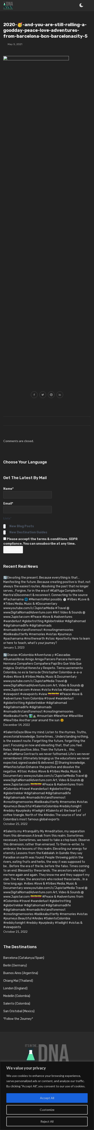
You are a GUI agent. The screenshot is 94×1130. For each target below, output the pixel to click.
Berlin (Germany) (15, 965)
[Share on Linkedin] (59, 395)
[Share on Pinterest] (51, 395)
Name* (8, 489)
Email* (8, 503)
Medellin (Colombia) (16, 996)
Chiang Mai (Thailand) (18, 981)
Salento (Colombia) (16, 1003)
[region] (47, 1095)
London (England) (15, 988)
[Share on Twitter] (42, 395)
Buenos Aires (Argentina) (20, 973)
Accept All (47, 1098)
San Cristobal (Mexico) (19, 1011)
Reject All (47, 1121)
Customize (47, 1109)
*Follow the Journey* (18, 1019)
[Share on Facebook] (34, 395)
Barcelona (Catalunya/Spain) (23, 958)
